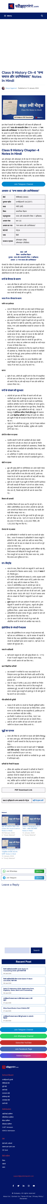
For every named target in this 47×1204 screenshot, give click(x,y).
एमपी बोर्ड (4, 1090)
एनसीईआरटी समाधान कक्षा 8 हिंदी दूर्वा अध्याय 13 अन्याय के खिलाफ (18, 1017)
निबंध (3, 1160)
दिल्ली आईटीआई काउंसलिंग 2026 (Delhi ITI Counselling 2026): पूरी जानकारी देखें (15, 970)
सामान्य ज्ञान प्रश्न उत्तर (8, 1147)
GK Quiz (5, 1150)
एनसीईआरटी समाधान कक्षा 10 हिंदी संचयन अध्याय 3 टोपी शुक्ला (17, 999)
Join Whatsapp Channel (23, 1036)
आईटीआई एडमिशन (7, 1114)
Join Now (39, 871)
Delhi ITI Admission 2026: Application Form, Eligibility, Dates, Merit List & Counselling (18, 989)
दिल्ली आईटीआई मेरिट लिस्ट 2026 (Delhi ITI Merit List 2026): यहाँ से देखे (17, 979)
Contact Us (16, 1196)
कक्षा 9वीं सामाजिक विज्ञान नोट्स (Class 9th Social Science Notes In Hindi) (11, 828)
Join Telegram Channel (23, 184)
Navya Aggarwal (11, 88)
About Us (6, 1196)
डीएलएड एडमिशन (7, 1124)
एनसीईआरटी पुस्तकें (7, 1079)
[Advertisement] (23, 43)
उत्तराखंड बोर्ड (6, 1100)
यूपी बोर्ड (4, 1086)
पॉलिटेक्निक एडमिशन (8, 1117)
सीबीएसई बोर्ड (6, 1083)
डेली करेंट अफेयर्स (7, 1143)
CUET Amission (7, 1127)
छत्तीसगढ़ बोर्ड (6, 1096)
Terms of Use (26, 1196)
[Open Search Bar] (41, 16)
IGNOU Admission (8, 1130)
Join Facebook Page (23, 1049)
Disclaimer (23, 1198)
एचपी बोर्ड (4, 1103)
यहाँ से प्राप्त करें (38, 800)
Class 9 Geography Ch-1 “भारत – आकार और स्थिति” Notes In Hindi (31, 828)
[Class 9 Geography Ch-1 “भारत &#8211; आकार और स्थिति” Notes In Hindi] (31, 820)
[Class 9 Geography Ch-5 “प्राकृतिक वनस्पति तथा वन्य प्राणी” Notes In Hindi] (11, 843)
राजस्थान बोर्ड (6, 1093)
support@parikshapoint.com (23, 1176)
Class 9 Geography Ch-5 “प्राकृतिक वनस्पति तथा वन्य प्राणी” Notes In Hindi (10, 852)
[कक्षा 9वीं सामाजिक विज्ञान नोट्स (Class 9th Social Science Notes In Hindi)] (11, 820)
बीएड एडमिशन (6, 1120)
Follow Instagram (24, 1056)
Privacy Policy (38, 1196)
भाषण (3, 1167)
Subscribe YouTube (23, 1043)
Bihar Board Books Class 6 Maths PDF (16, 1008)
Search (36, 950)
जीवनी (4, 1164)
